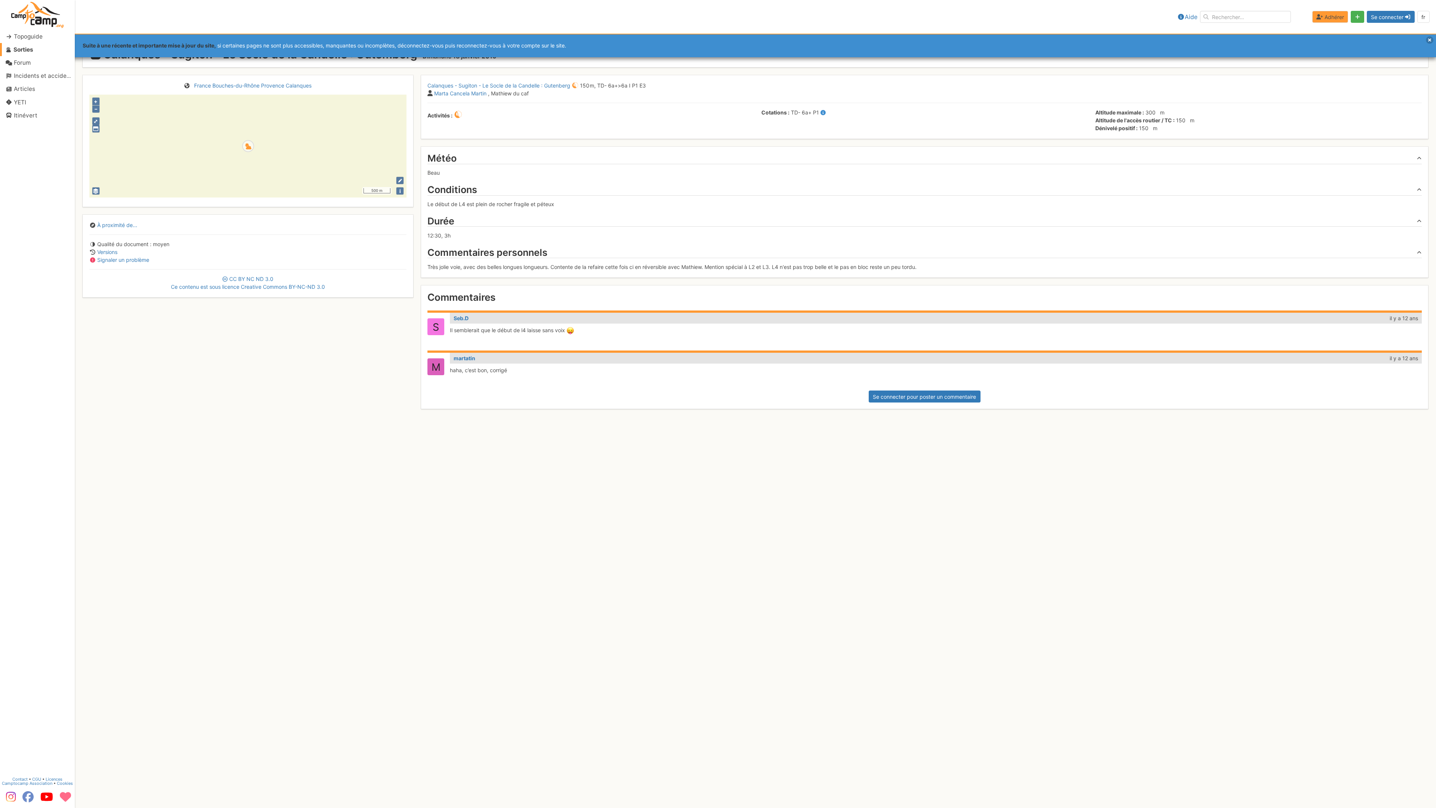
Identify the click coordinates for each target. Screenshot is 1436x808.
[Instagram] (9, 799)
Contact (20, 779)
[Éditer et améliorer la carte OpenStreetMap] (400, 180)
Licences (54, 779)
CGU (36, 779)
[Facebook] (28, 799)
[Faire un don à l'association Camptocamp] (65, 799)
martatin (464, 358)
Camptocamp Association (27, 783)
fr (1423, 17)
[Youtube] (46, 799)
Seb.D (461, 318)
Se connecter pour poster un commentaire (924, 397)
